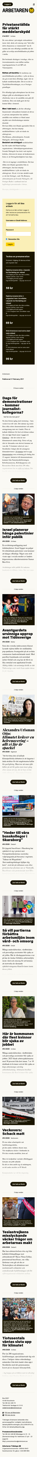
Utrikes (13, 541)
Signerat (14, 752)
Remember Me (14, 239)
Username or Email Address (16, 220)
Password (10, 230)
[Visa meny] (34, 4)
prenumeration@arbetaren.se (17, 1441)
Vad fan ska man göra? (12, 417)
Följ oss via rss (10, 1415)
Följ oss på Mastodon (12, 1413)
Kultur (13, 642)
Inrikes (12, 36)
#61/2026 (6, 541)
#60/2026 (6, 1247)
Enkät (13, 946)
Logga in (7, 4)
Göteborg (5, 437)
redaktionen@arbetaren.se (12, 1408)
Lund (24, 435)
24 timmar (19, 451)
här (10, 435)
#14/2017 (5, 36)
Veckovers (14, 1138)
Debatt (13, 844)
